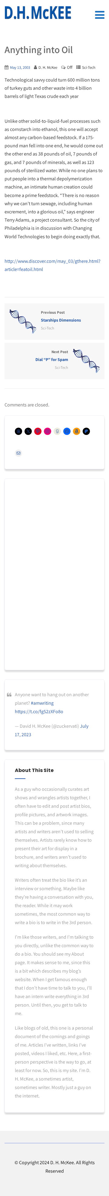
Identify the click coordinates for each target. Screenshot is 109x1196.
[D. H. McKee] (38, 12)
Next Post (51, 355)
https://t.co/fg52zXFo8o (39, 711)
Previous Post (61, 316)
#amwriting (42, 703)
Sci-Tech (88, 67)
